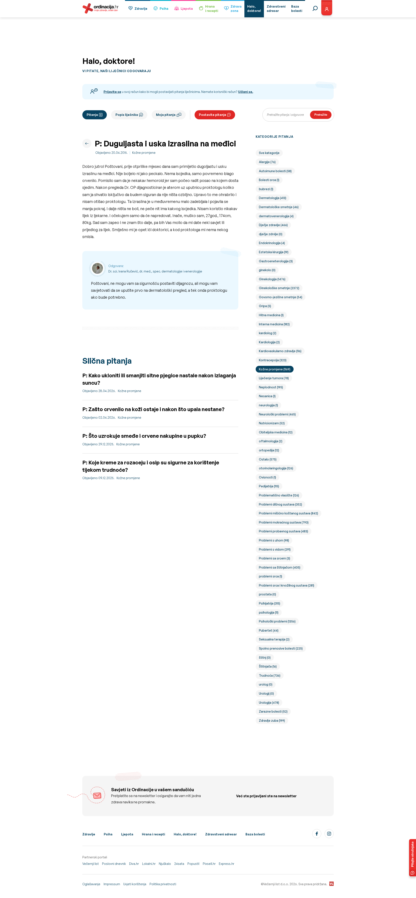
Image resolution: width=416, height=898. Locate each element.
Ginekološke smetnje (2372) (279, 288)
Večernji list (90, 864)
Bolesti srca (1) (269, 180)
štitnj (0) (265, 657)
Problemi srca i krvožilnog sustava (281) (286, 585)
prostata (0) (267, 594)
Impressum (112, 884)
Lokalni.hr (149, 864)
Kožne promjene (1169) (274, 369)
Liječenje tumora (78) (274, 378)
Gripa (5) (265, 306)
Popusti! (193, 864)
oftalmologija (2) (270, 441)
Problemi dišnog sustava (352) (280, 504)
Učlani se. (245, 92)
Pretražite (320, 114)
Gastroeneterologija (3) (276, 261)
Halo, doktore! (185, 834)
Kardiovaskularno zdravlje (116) (280, 351)
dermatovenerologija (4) (276, 216)
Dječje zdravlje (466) (273, 225)
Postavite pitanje (212, 115)
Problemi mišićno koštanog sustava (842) (288, 513)
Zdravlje (141, 8)
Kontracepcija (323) (272, 360)
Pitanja (92, 115)
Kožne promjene (144, 152)
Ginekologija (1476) (272, 279)
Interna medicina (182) (274, 324)
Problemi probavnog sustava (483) (283, 531)
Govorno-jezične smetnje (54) (280, 297)
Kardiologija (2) (269, 342)
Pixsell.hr (209, 864)
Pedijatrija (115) (269, 486)
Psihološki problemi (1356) (277, 621)
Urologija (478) (269, 702)
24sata (179, 864)
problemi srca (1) (270, 576)
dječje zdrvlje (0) (270, 234)
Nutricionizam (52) (272, 423)
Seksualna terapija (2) (274, 639)
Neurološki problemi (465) (277, 414)
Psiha (164, 8)
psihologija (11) (268, 612)
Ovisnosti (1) (267, 477)
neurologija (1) (268, 405)
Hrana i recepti (153, 834)
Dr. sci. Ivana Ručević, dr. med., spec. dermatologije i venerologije (155, 271)
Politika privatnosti (163, 884)
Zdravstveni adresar (221, 834)
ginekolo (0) (267, 270)
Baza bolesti (255, 834)
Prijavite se (112, 92)
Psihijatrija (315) (269, 603)
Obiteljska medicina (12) (275, 432)
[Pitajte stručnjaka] (412, 857)
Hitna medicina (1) (271, 315)
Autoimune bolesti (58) (275, 171)
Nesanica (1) (267, 396)
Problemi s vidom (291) (275, 549)
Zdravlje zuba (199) (272, 720)
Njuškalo (165, 864)
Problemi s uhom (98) (274, 540)
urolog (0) (265, 684)
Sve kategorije (269, 153)
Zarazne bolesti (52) (273, 711)
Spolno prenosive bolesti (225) (281, 648)
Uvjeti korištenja (134, 884)
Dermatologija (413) (272, 198)
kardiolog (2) (267, 333)
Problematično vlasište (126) (279, 495)
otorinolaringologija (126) (276, 468)
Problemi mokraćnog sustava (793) (284, 522)
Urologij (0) (266, 693)
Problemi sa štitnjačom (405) (279, 567)
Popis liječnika (126, 115)
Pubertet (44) (268, 630)
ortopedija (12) (269, 450)
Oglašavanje (91, 884)
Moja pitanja (166, 115)
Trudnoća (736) (269, 675)
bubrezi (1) (266, 189)
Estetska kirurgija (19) (273, 252)
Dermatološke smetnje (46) (279, 207)
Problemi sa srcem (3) (274, 558)
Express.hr (226, 864)
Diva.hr (134, 864)
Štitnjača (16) (268, 666)
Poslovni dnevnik (114, 864)
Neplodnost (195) (271, 387)
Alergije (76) (267, 162)
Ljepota (187, 8)
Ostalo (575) (267, 459)
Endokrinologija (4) (272, 243)
